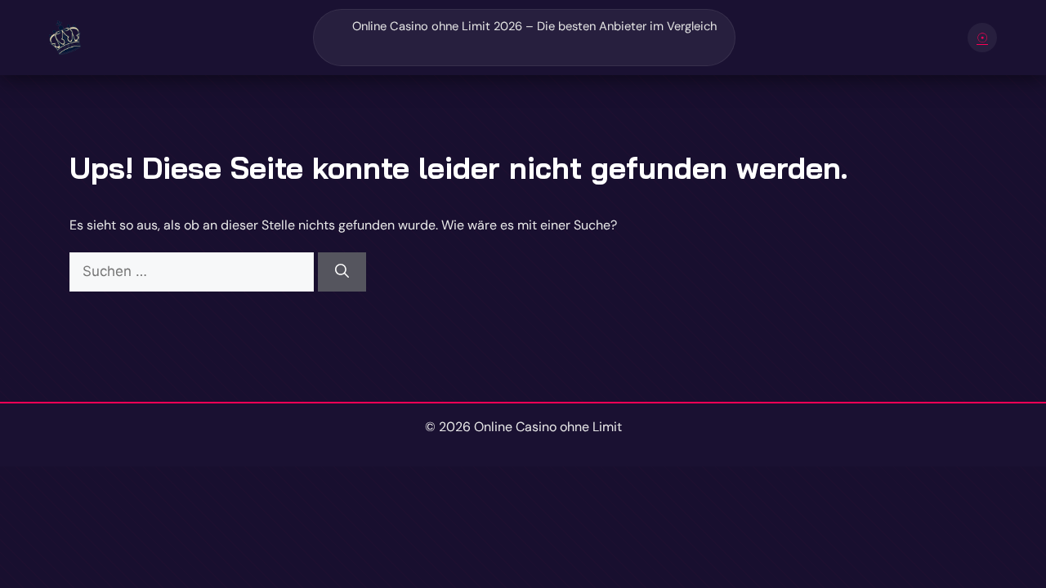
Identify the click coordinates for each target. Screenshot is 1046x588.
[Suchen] (342, 272)
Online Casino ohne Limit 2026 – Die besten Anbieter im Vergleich (534, 26)
